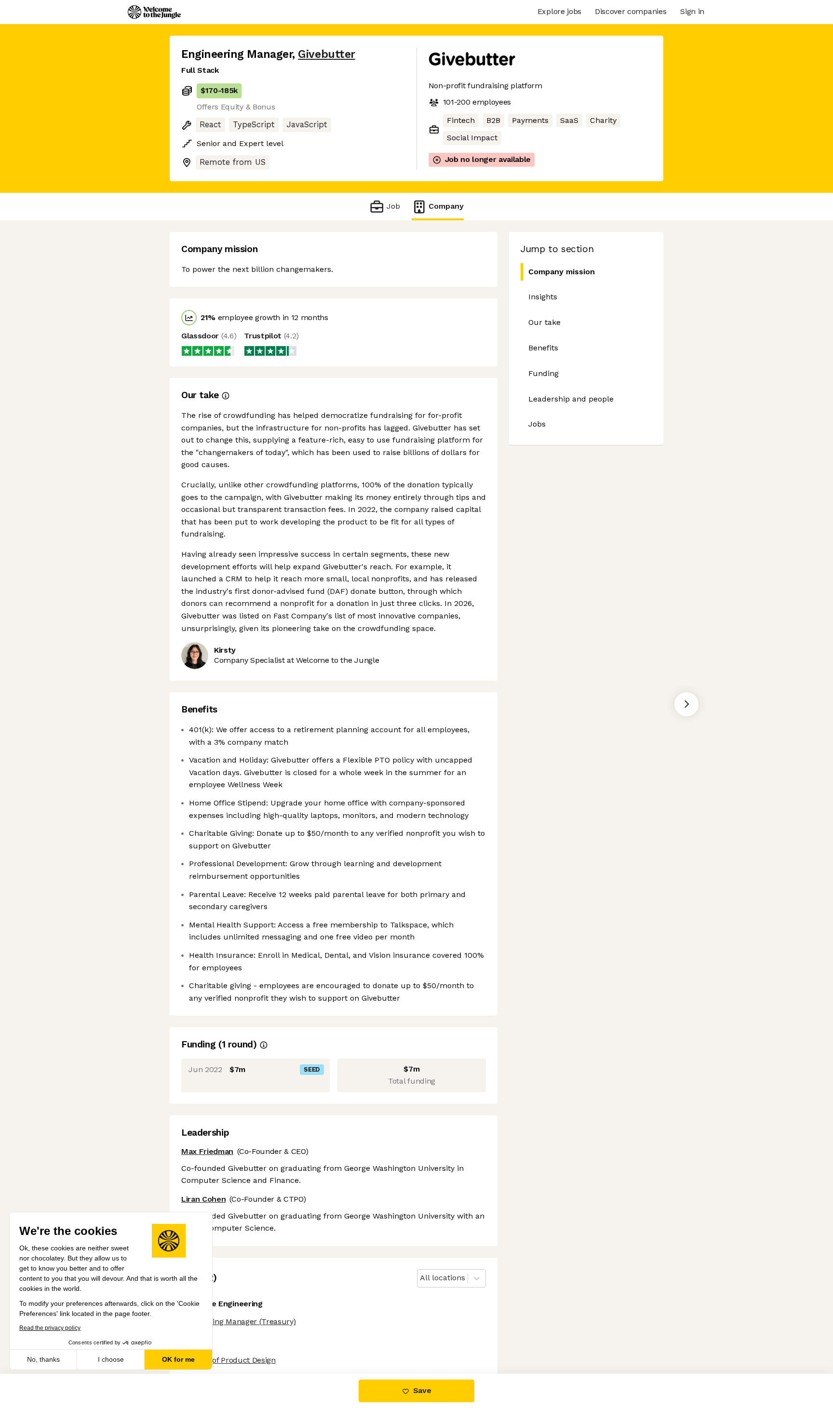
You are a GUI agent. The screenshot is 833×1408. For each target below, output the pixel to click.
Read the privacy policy (50, 1328)
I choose (111, 1359)
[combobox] (421, 1278)
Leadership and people (571, 398)
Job (393, 206)
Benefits (543, 347)
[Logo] (154, 12)
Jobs (537, 424)
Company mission (561, 271)
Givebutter (326, 54)
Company (446, 206)
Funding (543, 373)
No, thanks (43, 1359)
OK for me (178, 1359)
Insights (542, 296)
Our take (544, 322)
